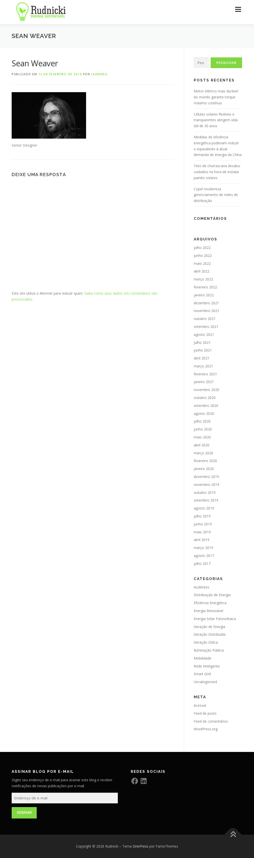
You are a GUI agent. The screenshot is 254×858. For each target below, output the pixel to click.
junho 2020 (203, 429)
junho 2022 (203, 255)
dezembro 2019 (206, 476)
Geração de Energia (209, 626)
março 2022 (203, 279)
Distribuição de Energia (212, 594)
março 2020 (203, 453)
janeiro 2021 (204, 381)
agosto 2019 (204, 508)
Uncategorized (205, 681)
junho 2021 (203, 350)
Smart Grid (202, 673)
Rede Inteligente (207, 666)
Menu (238, 9)
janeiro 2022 (204, 295)
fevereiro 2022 (205, 287)
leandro (99, 74)
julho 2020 (202, 421)
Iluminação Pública (209, 650)
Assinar (24, 813)
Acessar (200, 705)
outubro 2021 (205, 318)
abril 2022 (201, 271)
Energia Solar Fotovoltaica (215, 618)
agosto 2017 (204, 555)
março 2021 (203, 366)
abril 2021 (201, 358)
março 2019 (203, 547)
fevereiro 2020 (205, 460)
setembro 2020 (206, 405)
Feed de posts (205, 713)
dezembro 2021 (206, 303)
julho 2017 (202, 563)
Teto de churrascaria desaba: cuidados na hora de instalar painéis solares (217, 171)
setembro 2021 (206, 326)
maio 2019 (202, 532)
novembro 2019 (206, 484)
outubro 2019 (205, 492)
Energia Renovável (208, 610)
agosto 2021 (204, 334)
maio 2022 (202, 263)
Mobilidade (202, 658)
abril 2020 (201, 445)
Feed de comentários (211, 721)
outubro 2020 (205, 397)
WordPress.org (206, 729)
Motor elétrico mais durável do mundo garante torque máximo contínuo (216, 97)
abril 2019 (201, 539)
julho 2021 (202, 342)
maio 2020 (202, 437)
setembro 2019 (206, 500)
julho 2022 (202, 247)
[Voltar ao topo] (233, 835)
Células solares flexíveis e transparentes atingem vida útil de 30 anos (216, 120)
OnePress (140, 846)
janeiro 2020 (204, 468)
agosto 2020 (204, 413)
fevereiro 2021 (205, 374)
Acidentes (201, 587)
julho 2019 (202, 516)
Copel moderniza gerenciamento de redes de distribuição (216, 195)
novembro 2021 (206, 310)
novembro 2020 (206, 389)
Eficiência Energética (210, 602)
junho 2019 (203, 524)
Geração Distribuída (209, 634)
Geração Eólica (206, 642)
